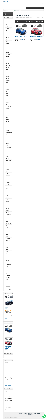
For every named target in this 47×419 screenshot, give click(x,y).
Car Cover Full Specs (8, 400)
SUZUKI (7, 249)
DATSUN (7, 78)
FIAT (6, 91)
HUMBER (7, 119)
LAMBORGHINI (8, 147)
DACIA (7, 71)
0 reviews (22, 39)
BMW (6, 39)
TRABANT (7, 258)
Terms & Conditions (8, 396)
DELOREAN (8, 80)
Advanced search (18, 10)
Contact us (25, 413)
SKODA (7, 234)
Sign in (38, 0)
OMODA (7, 193)
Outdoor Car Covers (8, 402)
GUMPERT (7, 108)
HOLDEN (7, 115)
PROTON (7, 212)
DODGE (7, 82)
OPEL (7, 195)
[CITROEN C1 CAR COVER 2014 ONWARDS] (36, 30)
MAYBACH (7, 169)
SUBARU (7, 245)
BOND (7, 41)
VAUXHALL (8, 266)
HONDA (7, 117)
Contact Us (40, 7)
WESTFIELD (8, 275)
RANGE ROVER (8, 214)
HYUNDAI (7, 123)
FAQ (5, 409)
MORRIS (7, 186)
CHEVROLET (8, 61)
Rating (42, 21)
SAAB (7, 227)
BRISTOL (7, 43)
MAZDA (7, 171)
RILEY (7, 221)
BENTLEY (7, 37)
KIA (6, 141)
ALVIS (7, 26)
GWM (6, 110)
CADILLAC (7, 52)
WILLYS (7, 279)
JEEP (7, 134)
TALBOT (7, 251)
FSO (6, 97)
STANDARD (8, 240)
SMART (7, 236)
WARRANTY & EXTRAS (8, 290)
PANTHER (7, 197)
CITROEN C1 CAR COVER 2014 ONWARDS (36, 37)
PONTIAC (7, 208)
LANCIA (7, 149)
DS (6, 87)
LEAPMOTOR (8, 154)
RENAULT (7, 219)
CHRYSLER (8, 65)
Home (29, 7)
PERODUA (7, 199)
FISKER (7, 93)
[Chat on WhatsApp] (44, 416)
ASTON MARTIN (8, 28)
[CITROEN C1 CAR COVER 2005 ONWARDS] (21, 30)
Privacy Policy (30, 413)
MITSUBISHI (8, 182)
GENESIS (7, 102)
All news (6, 385)
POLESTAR (8, 206)
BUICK (7, 48)
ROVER (7, 225)
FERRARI (7, 89)
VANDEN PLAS (8, 264)
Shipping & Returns (8, 407)
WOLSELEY (8, 281)
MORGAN (7, 184)
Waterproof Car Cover (8, 405)
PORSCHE (7, 210)
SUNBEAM (7, 247)
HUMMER (7, 121)
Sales (39, 21)
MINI (6, 180)
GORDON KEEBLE (9, 106)
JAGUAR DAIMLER (9, 132)
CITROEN (7, 67)
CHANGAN (7, 56)
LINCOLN (7, 158)
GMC (6, 104)
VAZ (6, 268)
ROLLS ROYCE (8, 223)
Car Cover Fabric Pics (8, 398)
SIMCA (7, 232)
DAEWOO (7, 74)
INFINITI (7, 128)
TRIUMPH (7, 260)
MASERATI (7, 167)
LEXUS (7, 156)
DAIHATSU (7, 76)
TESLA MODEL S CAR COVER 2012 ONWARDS (8, 308)
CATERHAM (8, 54)
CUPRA (7, 69)
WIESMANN (8, 277)
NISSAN (7, 188)
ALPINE (7, 24)
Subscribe (9, 385)
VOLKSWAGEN (8, 271)
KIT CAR (7, 143)
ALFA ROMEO (8, 22)
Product (30, 21)
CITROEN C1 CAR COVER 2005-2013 (8, 334)
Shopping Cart (35, 7)
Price (33, 21)
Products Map (7, 356)
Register (41, 0)
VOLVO (7, 273)
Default (37, 21)
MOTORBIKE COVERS (8, 287)
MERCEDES (8, 175)
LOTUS (7, 162)
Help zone (6, 391)
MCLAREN (7, 173)
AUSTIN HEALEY (9, 35)
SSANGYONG (8, 238)
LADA (7, 145)
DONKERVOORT (8, 84)
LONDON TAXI (8, 160)
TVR (6, 262)
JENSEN (7, 136)
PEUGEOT (7, 201)
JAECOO (7, 130)
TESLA (7, 253)
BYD (6, 50)
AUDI (6, 30)
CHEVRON (7, 63)
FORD (7, 95)
